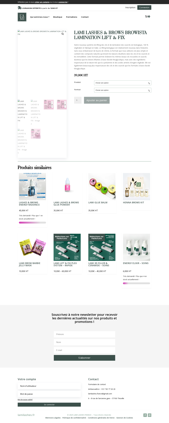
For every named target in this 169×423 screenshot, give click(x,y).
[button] (62, 34)
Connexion (144, 7)
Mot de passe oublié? (25, 400)
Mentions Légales (52, 418)
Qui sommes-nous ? (39, 17)
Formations (71, 17)
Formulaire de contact (97, 384)
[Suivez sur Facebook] (145, 415)
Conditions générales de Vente (101, 418)
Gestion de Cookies (124, 418)
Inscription (130, 7)
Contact (85, 17)
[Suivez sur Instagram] (149, 415)
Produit (77, 82)
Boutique (57, 17)
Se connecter (49, 404)
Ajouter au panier (96, 100)
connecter (63, 2)
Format (77, 89)
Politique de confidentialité (74, 418)
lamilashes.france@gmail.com (100, 393)
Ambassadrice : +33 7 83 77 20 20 (101, 389)
